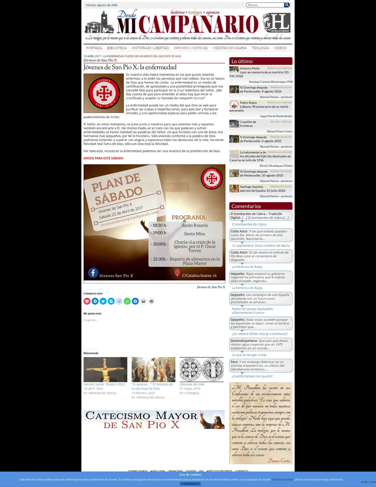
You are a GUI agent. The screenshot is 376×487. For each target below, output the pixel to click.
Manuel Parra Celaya (280, 131)
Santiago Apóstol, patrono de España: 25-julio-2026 (262, 188)
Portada (94, 48)
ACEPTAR (190, 484)
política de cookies (283, 479)
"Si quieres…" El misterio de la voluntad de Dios (152, 386)
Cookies (191, 471)
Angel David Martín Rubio (276, 116)
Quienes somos (137, 471)
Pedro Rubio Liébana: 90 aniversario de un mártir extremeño (259, 106)
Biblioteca (117, 48)
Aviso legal (158, 471)
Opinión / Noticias (191, 48)
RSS (201, 471)
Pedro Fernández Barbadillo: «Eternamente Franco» (253, 311)
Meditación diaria (230, 48)
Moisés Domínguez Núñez (276, 166)
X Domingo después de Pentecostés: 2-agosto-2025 (261, 139)
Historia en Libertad (150, 48)
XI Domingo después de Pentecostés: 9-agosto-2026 (261, 89)
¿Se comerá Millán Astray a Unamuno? (260, 334)
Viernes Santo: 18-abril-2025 (104, 384)
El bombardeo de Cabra (249, 224)
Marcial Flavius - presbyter (276, 97)
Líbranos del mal (192, 384)
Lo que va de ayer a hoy (249, 355)
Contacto (241, 471)
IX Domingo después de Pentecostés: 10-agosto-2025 (261, 173)
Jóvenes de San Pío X (100, 60)
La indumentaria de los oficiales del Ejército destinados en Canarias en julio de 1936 (260, 156)
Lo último (242, 61)
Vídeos (280, 48)
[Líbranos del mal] (201, 369)
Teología (260, 48)
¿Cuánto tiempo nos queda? (252, 376)
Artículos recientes (219, 471)
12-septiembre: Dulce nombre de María (261, 246)
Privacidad (176, 471)
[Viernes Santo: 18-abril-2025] (105, 369)
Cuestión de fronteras (248, 124)
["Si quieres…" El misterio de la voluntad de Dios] (153, 369)
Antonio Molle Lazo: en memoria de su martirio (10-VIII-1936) (259, 72)
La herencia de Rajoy (247, 267)
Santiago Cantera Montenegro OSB (271, 82)
